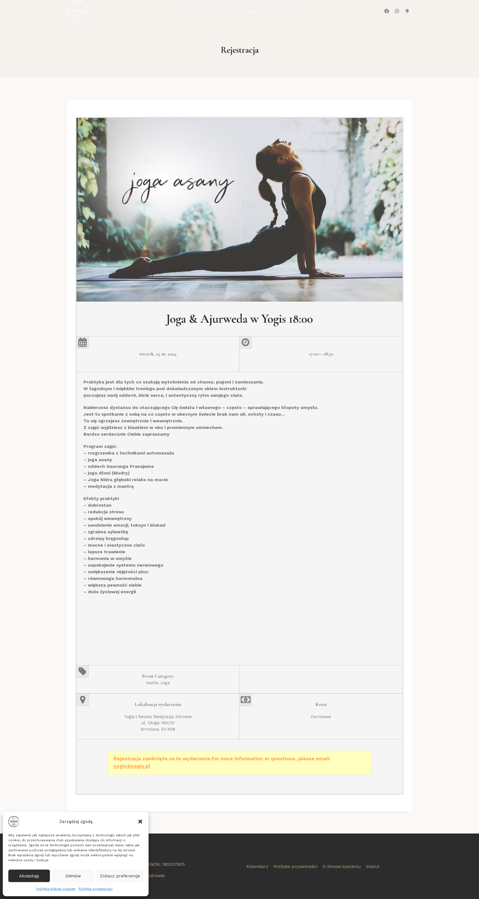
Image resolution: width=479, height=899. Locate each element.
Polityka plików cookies (56, 889)
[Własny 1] (407, 11)
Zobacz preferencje (120, 875)
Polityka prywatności (95, 889)
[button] (140, 821)
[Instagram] (397, 11)
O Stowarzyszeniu (342, 866)
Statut (372, 866)
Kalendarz (257, 866)
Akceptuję (29, 875)
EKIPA (235, 11)
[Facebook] (386, 11)
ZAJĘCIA (211, 11)
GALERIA (258, 11)
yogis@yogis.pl (132, 766)
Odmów (73, 875)
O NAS (187, 11)
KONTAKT (287, 11)
